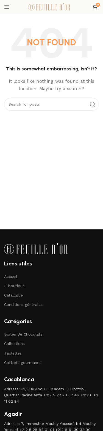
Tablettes (13, 353)
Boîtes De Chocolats (23, 334)
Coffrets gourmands (22, 362)
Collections (14, 343)
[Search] (92, 104)
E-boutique (14, 286)
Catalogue (13, 295)
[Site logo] (51, 6)
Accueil (10, 276)
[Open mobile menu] (6, 6)
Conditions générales (23, 304)
